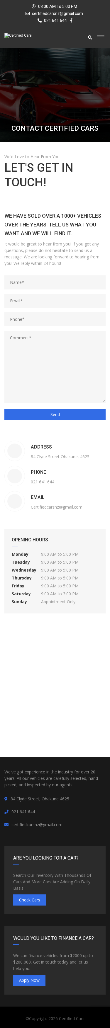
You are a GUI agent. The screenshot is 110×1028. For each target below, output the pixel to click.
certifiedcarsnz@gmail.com (57, 13)
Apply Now (29, 980)
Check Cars (29, 900)
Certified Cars (71, 1018)
